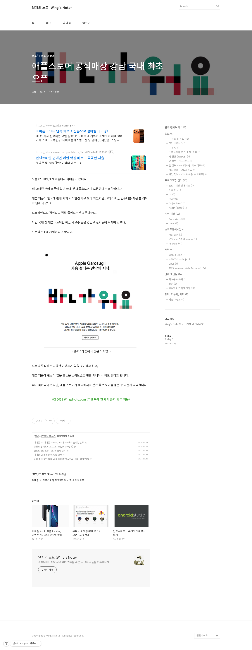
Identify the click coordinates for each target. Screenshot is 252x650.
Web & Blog (177, 254)
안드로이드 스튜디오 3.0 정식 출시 (50, 450)
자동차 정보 (176, 299)
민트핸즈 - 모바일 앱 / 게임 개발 (208, 603)
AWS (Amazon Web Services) (187, 268)
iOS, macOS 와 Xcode (183, 239)
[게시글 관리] (50, 421)
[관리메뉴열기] (6, 643)
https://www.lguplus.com (52, 125)
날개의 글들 (173, 274)
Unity (173, 223)
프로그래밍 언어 (176, 180)
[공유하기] (46, 421)
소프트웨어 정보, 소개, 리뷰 (184, 152)
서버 (169, 249)
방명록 (67, 22)
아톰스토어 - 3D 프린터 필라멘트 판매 (207, 615)
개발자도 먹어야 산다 (182, 288)
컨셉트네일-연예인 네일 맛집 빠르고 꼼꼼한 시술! (70, 157)
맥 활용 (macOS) (179, 156)
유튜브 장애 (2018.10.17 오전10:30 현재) (53, 446)
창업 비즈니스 (177, 143)
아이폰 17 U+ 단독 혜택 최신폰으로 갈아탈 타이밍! (72, 131)
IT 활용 (174, 147)
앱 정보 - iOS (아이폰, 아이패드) (187, 165)
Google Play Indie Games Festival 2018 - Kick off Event (61, 458)
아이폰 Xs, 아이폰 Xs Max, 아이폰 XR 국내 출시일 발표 (59, 442)
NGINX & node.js (180, 259)
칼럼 (173, 283)
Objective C (177, 203)
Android (175, 243)
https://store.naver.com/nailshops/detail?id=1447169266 (71, 152)
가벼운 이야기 (177, 279)
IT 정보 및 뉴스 (48, 436)
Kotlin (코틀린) (178, 207)
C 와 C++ (175, 190)
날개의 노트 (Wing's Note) (52, 8)
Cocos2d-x (177, 219)
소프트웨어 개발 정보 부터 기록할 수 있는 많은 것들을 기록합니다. (74, 562)
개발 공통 (175, 234)
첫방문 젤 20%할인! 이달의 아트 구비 (59, 162)
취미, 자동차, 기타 (176, 294)
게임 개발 (172, 213)
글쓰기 (86, 22)
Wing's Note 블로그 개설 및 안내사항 (184, 324)
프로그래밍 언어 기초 (181, 185)
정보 (37, 436)
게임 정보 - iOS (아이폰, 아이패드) (188, 174)
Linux (173, 263)
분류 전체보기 (175, 127)
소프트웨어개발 (175, 229)
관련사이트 (202, 635)
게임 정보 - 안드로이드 (182, 170)
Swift (173, 199)
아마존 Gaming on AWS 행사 (48, 454)
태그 (48, 22)
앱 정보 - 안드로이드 (181, 161)
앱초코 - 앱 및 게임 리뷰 (208, 626)
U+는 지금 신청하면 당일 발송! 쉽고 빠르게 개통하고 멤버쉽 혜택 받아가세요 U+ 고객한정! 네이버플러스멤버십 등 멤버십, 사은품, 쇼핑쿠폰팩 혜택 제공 (79, 138)
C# (172, 194)
